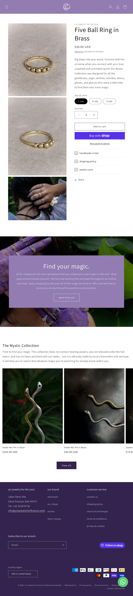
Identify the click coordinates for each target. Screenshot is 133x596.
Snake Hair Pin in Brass (75, 447)
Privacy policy (85, 585)
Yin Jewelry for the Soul (34, 585)
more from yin (67, 297)
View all (66, 465)
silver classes (54, 518)
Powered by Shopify (53, 585)
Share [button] (81, 179)
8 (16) (95, 101)
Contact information (116, 588)
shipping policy (95, 504)
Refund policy (70, 585)
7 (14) (81, 101)
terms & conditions (97, 518)
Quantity (79, 108)
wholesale (53, 496)
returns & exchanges (97, 511)
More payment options (100, 143)
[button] (6, 7)
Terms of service (101, 585)
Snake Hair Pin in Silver (13, 447)
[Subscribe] (62, 545)
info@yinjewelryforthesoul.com (26, 510)
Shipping (79, 51)
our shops (53, 504)
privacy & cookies (96, 526)
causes (51, 511)
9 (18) (109, 101)
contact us (92, 496)
